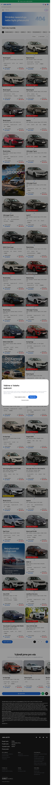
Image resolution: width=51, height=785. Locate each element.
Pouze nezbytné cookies (20, 397)
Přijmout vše (32, 397)
